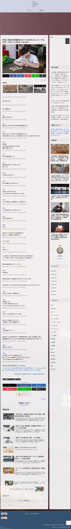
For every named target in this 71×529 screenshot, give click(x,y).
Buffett (60, 256)
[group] (10, 89)
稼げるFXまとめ (48, 524)
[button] (42, 75)
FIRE (5, 379)
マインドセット (11, 379)
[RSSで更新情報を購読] (62, 259)
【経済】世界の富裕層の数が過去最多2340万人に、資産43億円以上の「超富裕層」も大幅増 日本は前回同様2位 (60, 109)
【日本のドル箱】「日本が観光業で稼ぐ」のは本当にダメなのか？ (60, 102)
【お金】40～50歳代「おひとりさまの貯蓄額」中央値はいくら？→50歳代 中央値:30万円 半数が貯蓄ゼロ (60, 117)
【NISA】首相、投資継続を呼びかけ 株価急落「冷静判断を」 (29, 374)
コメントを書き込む (24, 500)
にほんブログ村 (24, 405)
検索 (51, 37)
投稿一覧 (55, 524)
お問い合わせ (61, 524)
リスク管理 (18, 379)
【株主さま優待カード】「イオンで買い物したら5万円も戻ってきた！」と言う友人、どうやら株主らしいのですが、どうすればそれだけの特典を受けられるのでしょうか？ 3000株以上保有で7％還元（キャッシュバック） (60, 91)
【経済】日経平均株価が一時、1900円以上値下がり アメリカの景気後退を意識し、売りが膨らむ (59, 131)
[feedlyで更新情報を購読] (60, 259)
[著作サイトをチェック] (58, 259)
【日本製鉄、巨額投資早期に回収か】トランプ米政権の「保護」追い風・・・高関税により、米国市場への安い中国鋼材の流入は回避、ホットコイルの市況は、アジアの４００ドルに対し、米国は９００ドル (60, 77)
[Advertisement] (35, 23)
